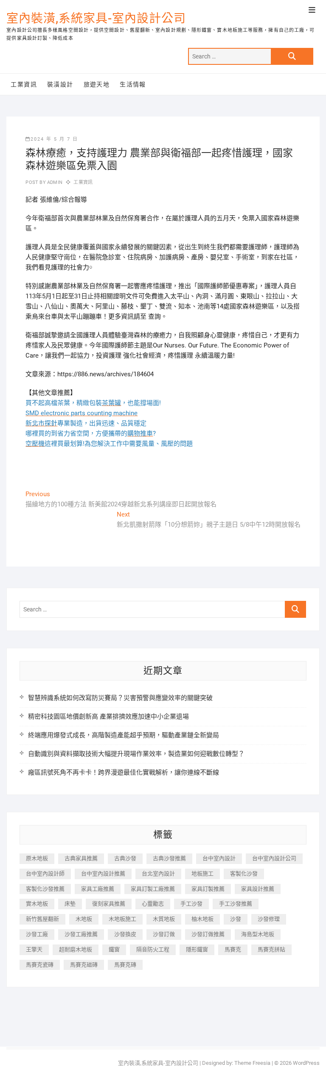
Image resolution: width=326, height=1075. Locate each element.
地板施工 (202, 873)
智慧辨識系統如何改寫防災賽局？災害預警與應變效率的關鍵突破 (120, 698)
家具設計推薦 (257, 889)
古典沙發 (125, 858)
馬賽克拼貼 (271, 949)
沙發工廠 (37, 934)
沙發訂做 (164, 934)
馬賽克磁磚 (84, 964)
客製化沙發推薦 (45, 889)
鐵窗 (114, 949)
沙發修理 (269, 919)
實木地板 (37, 903)
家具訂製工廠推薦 (153, 889)
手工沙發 (191, 903)
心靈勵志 (153, 903)
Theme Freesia (252, 1063)
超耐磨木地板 (75, 949)
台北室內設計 (158, 873)
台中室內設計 (219, 858)
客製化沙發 (244, 873)
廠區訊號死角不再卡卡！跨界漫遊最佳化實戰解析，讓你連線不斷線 (123, 772)
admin (54, 182)
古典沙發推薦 (169, 858)
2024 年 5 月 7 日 (54, 139)
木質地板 (164, 919)
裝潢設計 (60, 84)
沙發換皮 (125, 934)
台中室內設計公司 (274, 858)
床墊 (70, 903)
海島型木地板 (257, 934)
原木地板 (37, 858)
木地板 (84, 919)
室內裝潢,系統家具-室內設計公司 (96, 18)
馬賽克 (233, 949)
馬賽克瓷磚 (39, 964)
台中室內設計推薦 (103, 873)
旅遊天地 (97, 84)
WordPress (306, 1063)
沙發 (235, 919)
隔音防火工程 (152, 949)
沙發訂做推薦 (208, 934)
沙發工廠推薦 (81, 934)
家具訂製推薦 (208, 889)
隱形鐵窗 (197, 949)
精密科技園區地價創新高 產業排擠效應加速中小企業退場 (108, 716)
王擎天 (34, 949)
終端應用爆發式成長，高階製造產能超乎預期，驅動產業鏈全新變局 (123, 735)
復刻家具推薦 (108, 903)
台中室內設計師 (45, 873)
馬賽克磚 (125, 964)
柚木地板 (202, 919)
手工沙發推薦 (235, 903)
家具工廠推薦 (97, 889)
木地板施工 (122, 919)
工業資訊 (24, 84)
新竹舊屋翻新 (42, 919)
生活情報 (133, 84)
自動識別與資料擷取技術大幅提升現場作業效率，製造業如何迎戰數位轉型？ (136, 754)
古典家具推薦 (81, 858)
